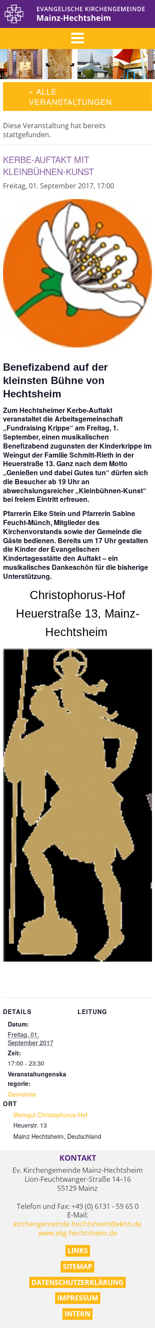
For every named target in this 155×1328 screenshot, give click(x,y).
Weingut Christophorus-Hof (50, 1114)
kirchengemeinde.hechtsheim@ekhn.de (77, 1224)
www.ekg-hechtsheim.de (77, 1233)
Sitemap (77, 1266)
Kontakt (77, 1158)
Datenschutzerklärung (77, 1282)
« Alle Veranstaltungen (70, 96)
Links (78, 1250)
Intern (77, 1314)
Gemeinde (22, 1094)
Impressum (77, 1298)
